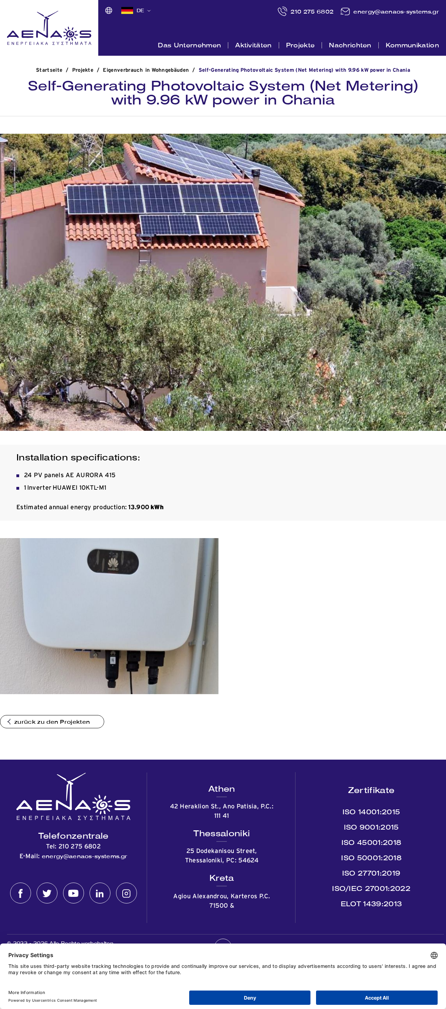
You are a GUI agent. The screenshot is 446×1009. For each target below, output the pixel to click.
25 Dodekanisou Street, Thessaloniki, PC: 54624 (222, 856)
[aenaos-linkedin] (100, 893)
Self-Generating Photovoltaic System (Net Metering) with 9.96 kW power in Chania (304, 70)
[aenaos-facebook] (20, 893)
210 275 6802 (312, 11)
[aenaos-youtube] (73, 893)
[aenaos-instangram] (126, 893)
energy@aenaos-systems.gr (396, 11)
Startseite (49, 70)
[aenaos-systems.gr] (49, 28)
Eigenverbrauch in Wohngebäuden (146, 70)
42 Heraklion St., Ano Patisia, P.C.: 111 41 (222, 811)
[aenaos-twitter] (47, 893)
